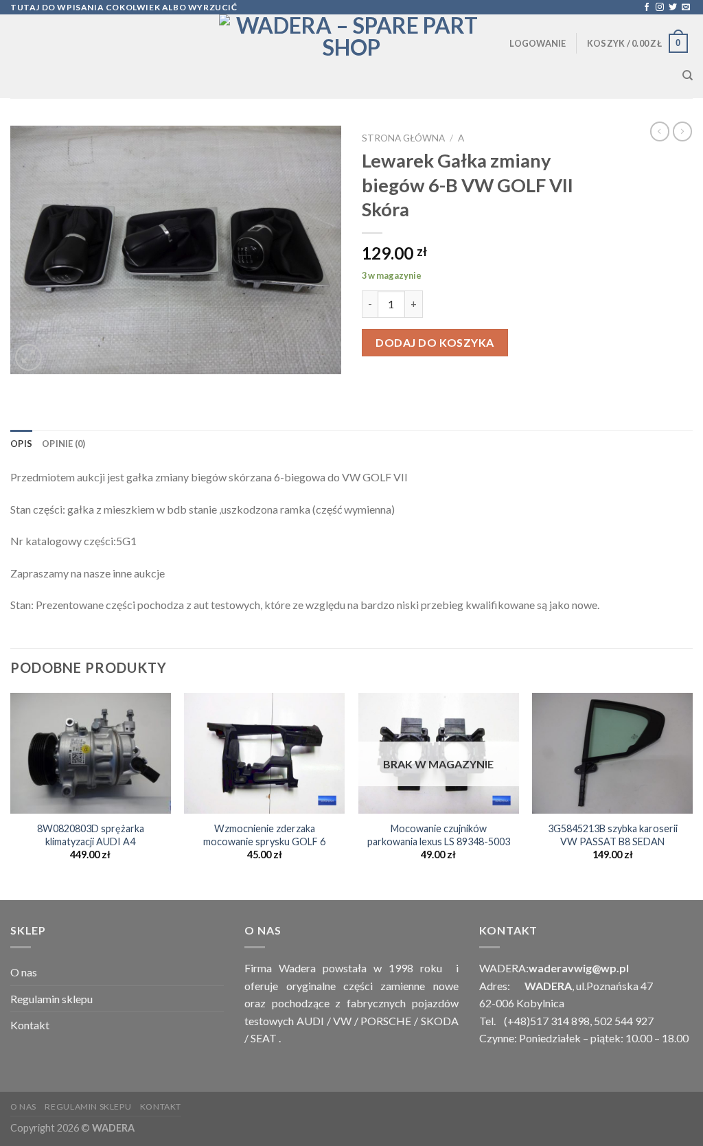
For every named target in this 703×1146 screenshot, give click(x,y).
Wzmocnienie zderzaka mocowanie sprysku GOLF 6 (264, 835)
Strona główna (403, 138)
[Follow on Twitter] (673, 7)
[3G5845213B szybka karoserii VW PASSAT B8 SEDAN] (612, 753)
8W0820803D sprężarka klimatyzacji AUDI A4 (90, 835)
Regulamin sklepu (51, 998)
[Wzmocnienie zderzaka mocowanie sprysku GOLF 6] (264, 753)
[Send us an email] (686, 7)
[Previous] (11, 795)
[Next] (692, 795)
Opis (21, 443)
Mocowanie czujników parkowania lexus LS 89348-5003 (438, 835)
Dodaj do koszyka (435, 342)
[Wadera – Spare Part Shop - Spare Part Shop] (351, 56)
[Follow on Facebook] (647, 7)
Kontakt (29, 1024)
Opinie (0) (64, 443)
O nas (23, 971)
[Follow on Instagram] (660, 7)
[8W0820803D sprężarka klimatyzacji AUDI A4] (90, 753)
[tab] (21, 443)
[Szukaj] (687, 75)
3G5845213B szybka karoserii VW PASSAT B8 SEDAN (613, 835)
